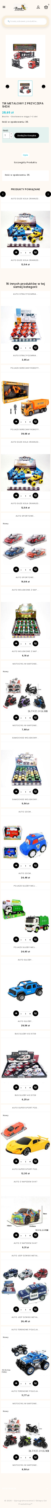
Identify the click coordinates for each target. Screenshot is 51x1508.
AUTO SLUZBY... (25, 959)
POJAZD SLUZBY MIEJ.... (25, 885)
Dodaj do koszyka (26, 135)
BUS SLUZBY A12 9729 (25, 1033)
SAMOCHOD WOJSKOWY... (25, 737)
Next (48, 194)
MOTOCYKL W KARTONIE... (26, 663)
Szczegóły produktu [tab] (25, 162)
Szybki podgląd (16, 252)
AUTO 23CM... (25, 811)
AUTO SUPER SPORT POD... (25, 1107)
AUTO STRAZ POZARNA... (25, 294)
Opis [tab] (25, 154)
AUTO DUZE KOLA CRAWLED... (25, 198)
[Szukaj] (42, 21)
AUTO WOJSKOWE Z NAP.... (25, 590)
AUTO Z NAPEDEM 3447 (25, 1181)
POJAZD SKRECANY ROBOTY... (26, 368)
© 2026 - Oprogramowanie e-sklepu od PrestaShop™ (25, 1502)
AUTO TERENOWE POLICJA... (25, 1329)
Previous (3, 194)
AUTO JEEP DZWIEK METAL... (25, 1255)
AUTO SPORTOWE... (25, 516)
